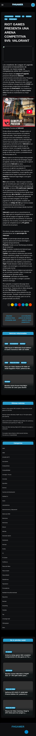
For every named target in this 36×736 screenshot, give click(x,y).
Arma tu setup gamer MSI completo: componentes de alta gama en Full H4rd (18, 656)
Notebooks (5, 540)
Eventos (4, 487)
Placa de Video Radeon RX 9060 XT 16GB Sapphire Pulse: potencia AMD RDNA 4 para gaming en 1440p (18, 368)
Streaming (5, 605)
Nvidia (4, 549)
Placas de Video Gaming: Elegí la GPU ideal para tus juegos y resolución (17, 712)
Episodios (4, 483)
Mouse (4, 527)
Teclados (4, 610)
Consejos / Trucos (6, 474)
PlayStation (5, 584)
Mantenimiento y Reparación (9, 509)
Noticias (17, 16)
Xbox (3, 627)
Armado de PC (6, 457)
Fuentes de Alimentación (8, 492)
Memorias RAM (6, 514)
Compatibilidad (6, 470)
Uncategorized (6, 619)
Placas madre (5, 570)
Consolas (4, 479)
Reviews (28, 16)
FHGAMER (17, 4)
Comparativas (5, 466)
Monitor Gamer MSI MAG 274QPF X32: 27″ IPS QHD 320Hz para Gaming (17, 675)
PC (23, 16)
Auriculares (5, 461)
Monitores (5, 518)
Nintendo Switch (6, 535)
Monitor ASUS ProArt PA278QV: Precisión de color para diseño (16, 386)
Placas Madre (5, 575)
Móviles (4, 531)
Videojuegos (12, 19)
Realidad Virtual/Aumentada (9, 592)
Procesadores (14, 343)
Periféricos (5, 562)
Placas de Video (14, 362)
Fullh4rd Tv (5, 496)
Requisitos (5, 597)
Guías (3, 501)
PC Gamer (4, 557)
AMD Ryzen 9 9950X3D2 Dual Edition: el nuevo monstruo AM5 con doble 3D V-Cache (18, 349)
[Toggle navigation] (2, 5)
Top (6, 19)
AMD (6, 343)
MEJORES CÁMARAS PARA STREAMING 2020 (10, 318)
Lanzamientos (9, 16)
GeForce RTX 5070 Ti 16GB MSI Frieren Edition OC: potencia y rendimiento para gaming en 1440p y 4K (17, 695)
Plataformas (5, 579)
